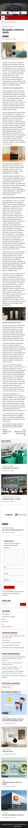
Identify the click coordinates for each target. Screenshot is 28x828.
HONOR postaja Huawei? (6, 431)
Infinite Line (20, 425)
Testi (3, 624)
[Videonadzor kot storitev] (14, 453)
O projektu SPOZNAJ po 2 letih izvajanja (12, 671)
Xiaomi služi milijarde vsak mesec (10, 645)
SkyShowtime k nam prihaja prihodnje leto (20, 432)
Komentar (7, 547)
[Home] (3, 18)
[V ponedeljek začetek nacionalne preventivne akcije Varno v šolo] (14, 704)
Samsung (19, 427)
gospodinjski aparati (7, 425)
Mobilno (4, 619)
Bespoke (14, 424)
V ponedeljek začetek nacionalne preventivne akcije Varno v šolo (13, 719)
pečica (8, 427)
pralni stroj (13, 427)
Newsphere (10, 826)
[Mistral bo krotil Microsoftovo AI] (14, 515)
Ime (5, 567)
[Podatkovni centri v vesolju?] (14, 484)
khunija (4, 427)
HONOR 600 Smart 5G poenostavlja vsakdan (13, 647)
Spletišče (6, 579)
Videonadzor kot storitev (10, 468)
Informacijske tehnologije (7, 26)
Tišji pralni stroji (6, 640)
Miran (15, 39)
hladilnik (15, 425)
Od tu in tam (16, 497)
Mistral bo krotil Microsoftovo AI (12, 530)
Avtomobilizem (6, 614)
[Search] (26, 17)
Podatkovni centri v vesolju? (11, 499)
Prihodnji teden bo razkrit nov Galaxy (11, 642)
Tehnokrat (14, 6)
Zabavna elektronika (7, 626)
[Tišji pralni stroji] (14, 737)
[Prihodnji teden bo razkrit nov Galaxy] (14, 768)
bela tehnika (8, 424)
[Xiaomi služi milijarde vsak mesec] (14, 800)
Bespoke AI (19, 424)
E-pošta (6, 573)
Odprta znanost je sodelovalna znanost (12, 673)
